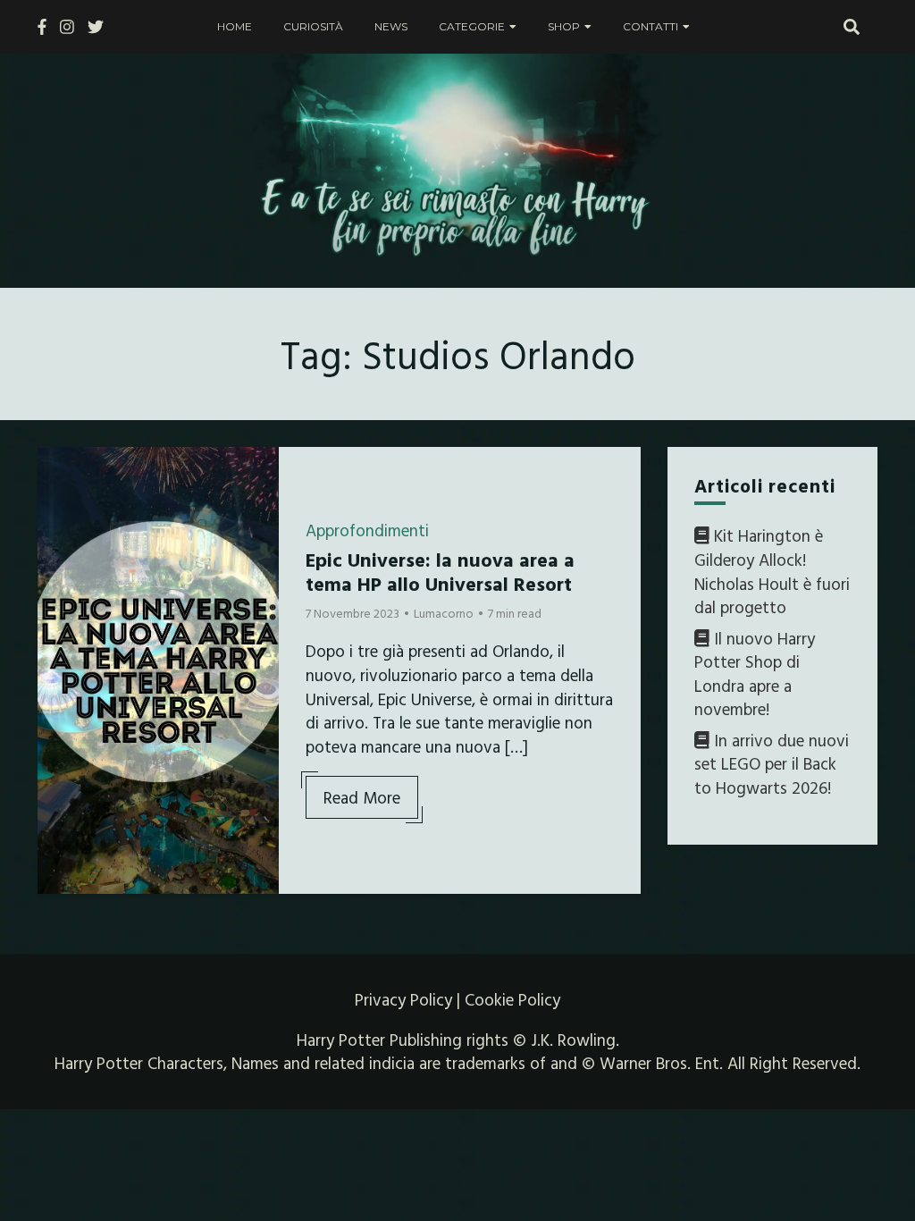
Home (234, 26)
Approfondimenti (367, 530)
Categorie (472, 26)
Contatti (650, 26)
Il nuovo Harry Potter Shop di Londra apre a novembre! (754, 674)
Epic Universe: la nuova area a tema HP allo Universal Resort (440, 570)
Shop (564, 26)
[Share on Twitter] (58, 504)
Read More (361, 797)
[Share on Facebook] (58, 472)
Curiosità (313, 26)
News (390, 26)
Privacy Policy (403, 999)
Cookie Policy (512, 999)
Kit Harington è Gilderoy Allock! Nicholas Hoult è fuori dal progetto (772, 571)
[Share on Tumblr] (58, 536)
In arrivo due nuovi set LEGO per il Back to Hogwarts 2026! (771, 764)
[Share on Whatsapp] (58, 568)
